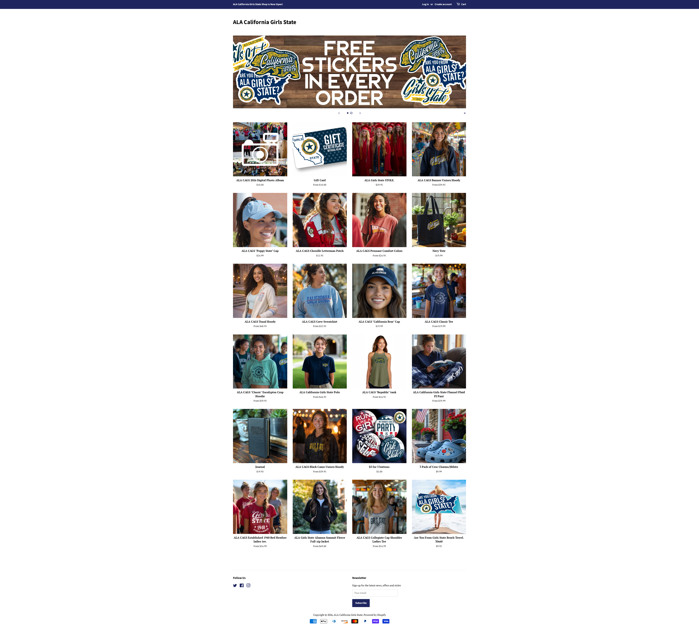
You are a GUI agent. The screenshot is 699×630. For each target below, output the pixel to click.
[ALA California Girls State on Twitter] (235, 586)
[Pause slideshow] (465, 113)
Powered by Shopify (375, 615)
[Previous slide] (339, 113)
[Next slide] (360, 113)
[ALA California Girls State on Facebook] (242, 586)
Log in (425, 4)
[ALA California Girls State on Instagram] (248, 586)
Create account (443, 4)
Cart (463, 4)
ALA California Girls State (264, 22)
